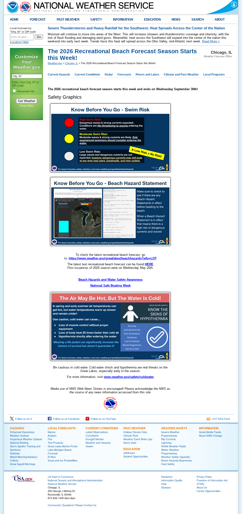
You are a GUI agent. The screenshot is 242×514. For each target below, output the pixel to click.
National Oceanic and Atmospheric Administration (75, 480)
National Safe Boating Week (110, 285)
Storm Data (129, 442)
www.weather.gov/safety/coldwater (129, 377)
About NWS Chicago (210, 435)
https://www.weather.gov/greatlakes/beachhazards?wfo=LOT (113, 258)
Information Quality (171, 480)
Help (163, 484)
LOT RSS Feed (220, 418)
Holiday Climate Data (135, 432)
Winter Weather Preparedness (170, 451)
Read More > (211, 41)
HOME (14, 19)
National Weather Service (62, 484)
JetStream (129, 453)
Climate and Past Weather (181, 74)
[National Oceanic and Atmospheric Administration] (11, 7)
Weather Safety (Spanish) (175, 457)
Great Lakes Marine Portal (62, 446)
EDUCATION (152, 19)
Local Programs (214, 74)
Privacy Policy (27, 106)
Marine (52, 432)
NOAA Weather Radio (173, 446)
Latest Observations (97, 432)
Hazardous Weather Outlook (26, 439)
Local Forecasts (62, 428)
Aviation (52, 435)
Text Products (55, 442)
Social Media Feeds (210, 432)
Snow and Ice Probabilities (62, 460)
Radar (109, 74)
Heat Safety (167, 464)
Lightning (166, 442)
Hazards (17, 428)
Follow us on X (23, 418)
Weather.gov (55, 63)
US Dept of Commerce (60, 477)
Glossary (166, 487)
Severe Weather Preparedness (170, 433)
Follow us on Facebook (66, 418)
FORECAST (38, 19)
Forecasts (124, 74)
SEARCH (197, 19)
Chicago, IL (71, 63)
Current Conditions (87, 74)
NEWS (176, 19)
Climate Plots (130, 435)
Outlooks (15, 453)
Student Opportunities (135, 456)
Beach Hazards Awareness (176, 460)
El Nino (52, 457)
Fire (50, 439)
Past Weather (134, 428)
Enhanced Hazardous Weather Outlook (22, 433)
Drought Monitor (95, 439)
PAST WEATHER (68, 19)
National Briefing (19, 442)
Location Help (19, 42)
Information (209, 428)
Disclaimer (167, 477)
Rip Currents (168, 439)
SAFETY (96, 19)
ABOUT (220, 19)
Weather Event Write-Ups (137, 439)
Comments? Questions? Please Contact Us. (72, 505)
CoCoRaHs (92, 435)
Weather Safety (174, 428)
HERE (149, 264)
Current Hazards (59, 74)
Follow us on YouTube (102, 418)
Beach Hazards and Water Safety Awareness (110, 279)
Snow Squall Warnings (22, 464)
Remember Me (26, 91)
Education (131, 449)
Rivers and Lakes (147, 74)
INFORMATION (123, 19)
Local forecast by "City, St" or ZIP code (23, 29)
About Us (202, 487)
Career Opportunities (208, 491)
